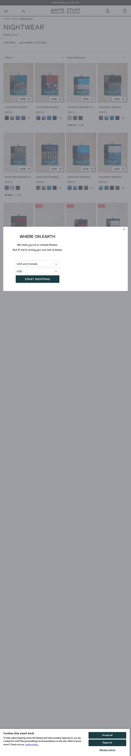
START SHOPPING (37, 279)
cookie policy (31, 745)
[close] (124, 229)
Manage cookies (107, 750)
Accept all (107, 735)
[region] (65, 742)
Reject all (107, 743)
